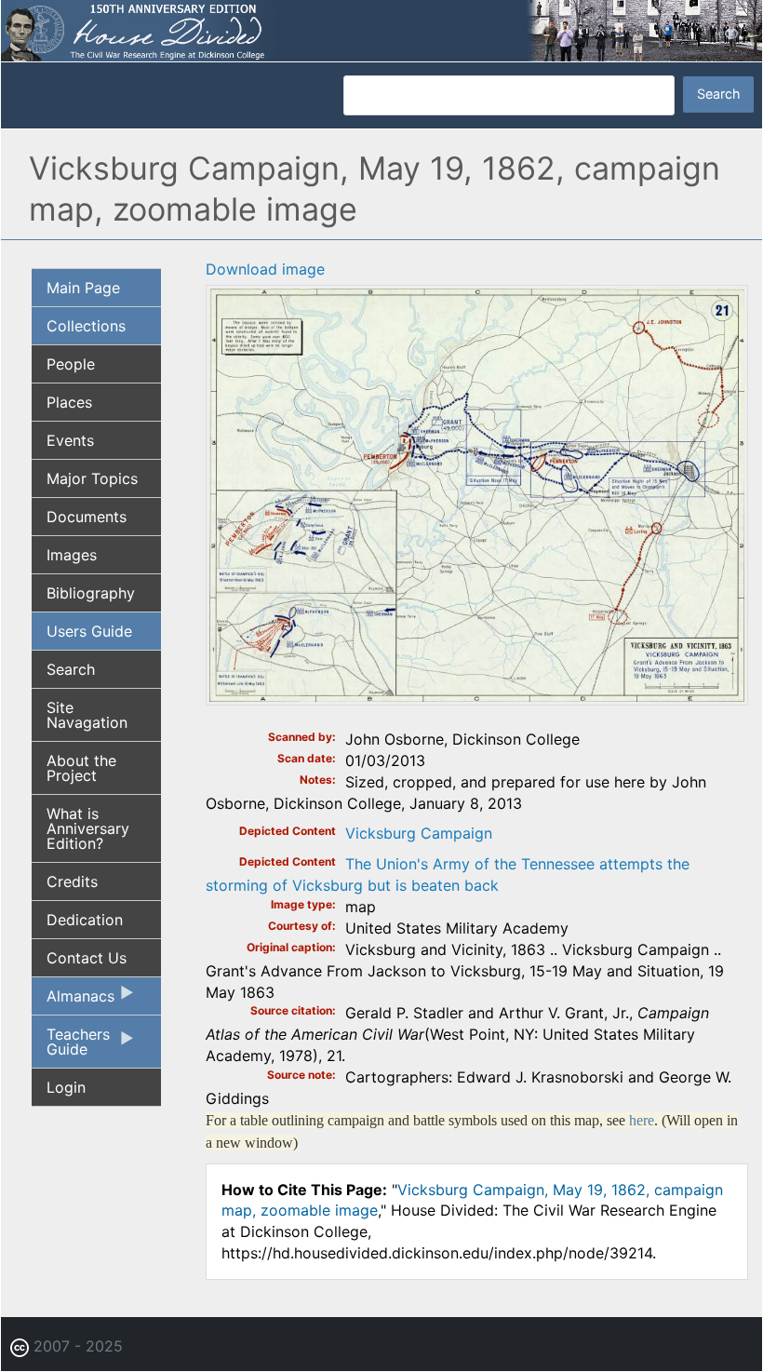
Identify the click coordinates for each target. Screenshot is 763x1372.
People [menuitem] (71, 364)
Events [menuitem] (70, 440)
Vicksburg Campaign (418, 833)
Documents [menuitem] (87, 516)
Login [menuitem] (66, 1087)
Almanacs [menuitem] (73, 1001)
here (641, 1120)
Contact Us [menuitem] (87, 957)
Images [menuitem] (72, 554)
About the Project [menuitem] (81, 768)
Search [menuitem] (71, 669)
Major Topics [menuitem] (92, 478)
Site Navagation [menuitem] (87, 715)
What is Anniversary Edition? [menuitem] (88, 828)
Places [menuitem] (69, 402)
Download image (265, 269)
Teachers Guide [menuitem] (71, 1046)
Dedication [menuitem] (85, 919)
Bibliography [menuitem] (91, 593)
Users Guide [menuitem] (89, 631)
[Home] (381, 29)
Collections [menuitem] (86, 325)
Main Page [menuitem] (83, 287)
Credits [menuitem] (72, 881)
